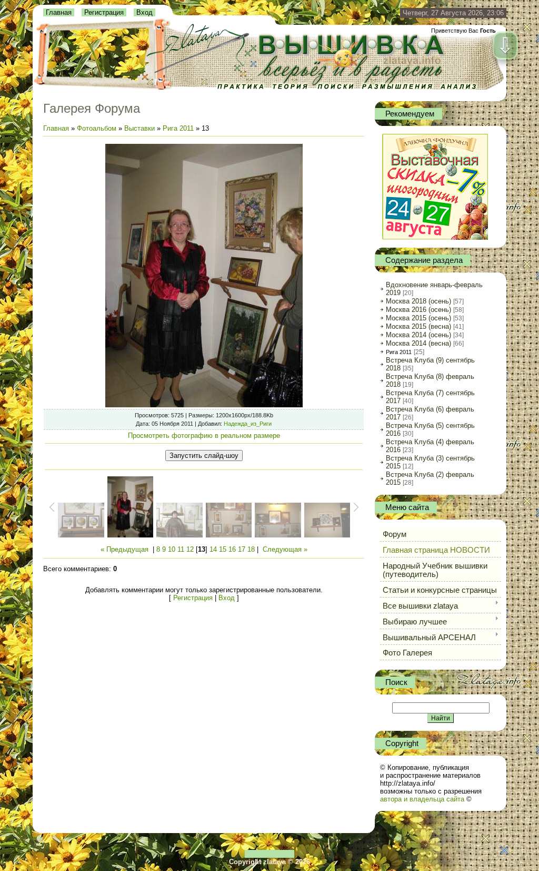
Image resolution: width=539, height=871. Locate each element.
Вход (144, 12)
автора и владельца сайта (422, 799)
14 (213, 549)
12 (190, 549)
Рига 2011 (178, 128)
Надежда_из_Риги (248, 423)
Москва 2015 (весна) (418, 326)
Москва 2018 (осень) (418, 301)
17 (241, 549)
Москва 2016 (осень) (418, 310)
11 (180, 549)
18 (251, 549)
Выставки (139, 128)
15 (222, 549)
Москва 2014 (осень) (418, 335)
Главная (59, 12)
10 (171, 549)
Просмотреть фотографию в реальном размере (204, 435)
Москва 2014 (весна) (418, 343)
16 (232, 549)
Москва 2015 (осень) (418, 318)
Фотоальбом (96, 128)
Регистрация (104, 12)
